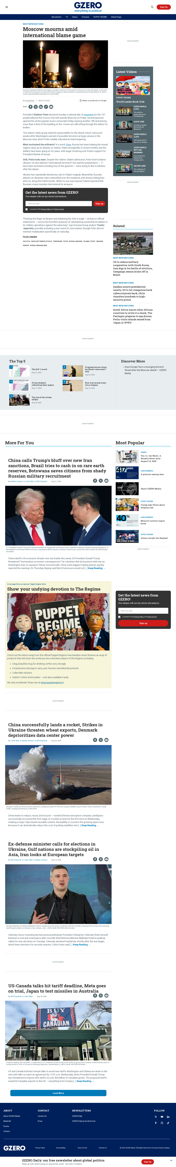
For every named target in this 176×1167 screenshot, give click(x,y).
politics (26, 241)
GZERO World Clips (140, 108)
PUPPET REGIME (100, 17)
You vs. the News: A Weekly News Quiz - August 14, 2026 (151, 458)
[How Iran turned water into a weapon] (73, 385)
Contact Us (42, 1116)
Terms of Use (59, 209)
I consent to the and (46, 209)
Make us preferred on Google (94, 100)
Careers (6, 1131)
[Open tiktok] (168, 1123)
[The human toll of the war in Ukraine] (124, 138)
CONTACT (43, 1110)
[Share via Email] (51, 107)
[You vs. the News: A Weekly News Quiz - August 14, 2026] (127, 456)
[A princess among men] (127, 472)
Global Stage (116, 17)
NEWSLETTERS (81, 1110)
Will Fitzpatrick (41, 481)
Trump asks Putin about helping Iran (153, 506)
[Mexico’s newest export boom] (127, 520)
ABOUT (7, 1110)
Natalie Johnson (17, 481)
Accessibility (60, 1148)
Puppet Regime (123, 98)
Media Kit (7, 1121)
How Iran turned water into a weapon (95, 384)
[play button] (133, 85)
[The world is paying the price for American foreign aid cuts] (124, 111)
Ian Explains (140, 166)
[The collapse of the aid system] (124, 168)
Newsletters (56, 17)
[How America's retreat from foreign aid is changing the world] (124, 153)
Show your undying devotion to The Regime (53, 589)
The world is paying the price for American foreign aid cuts (140, 115)
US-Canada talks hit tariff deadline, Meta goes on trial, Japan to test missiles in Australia (57, 988)
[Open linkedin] (168, 1117)
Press (40, 1121)
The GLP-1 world (39, 369)
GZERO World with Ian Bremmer (140, 150)
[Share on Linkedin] (41, 107)
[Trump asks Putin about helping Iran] (127, 504)
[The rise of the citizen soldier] (19, 399)
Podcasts (85, 17)
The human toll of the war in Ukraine (140, 141)
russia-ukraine (75, 241)
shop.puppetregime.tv (52, 682)
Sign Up (147, 1162)
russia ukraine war (38, 245)
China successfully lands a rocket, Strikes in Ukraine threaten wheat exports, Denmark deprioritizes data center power (55, 730)
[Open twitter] (156, 1117)
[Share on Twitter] (36, 107)
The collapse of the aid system (139, 170)
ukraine (99, 241)
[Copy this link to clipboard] (46, 107)
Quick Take (139, 122)
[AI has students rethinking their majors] (19, 385)
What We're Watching (33, 24)
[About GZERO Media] (127, 488)
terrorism (57, 241)
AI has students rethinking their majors (43, 384)
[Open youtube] (162, 1117)
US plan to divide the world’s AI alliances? (140, 127)
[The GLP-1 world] (19, 370)
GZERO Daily (77, 1116)
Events (6, 1126)
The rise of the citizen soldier (42, 398)
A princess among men (152, 474)
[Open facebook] (156, 1123)
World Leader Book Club (130, 101)
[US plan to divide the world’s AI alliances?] (124, 125)
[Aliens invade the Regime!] (127, 536)
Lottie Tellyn (29, 481)
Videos (75, 17)
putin (65, 241)
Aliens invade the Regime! (154, 538)
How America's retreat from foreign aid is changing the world (139, 160)
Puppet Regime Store (38, 584)
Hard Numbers (147, 471)
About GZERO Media (151, 488)
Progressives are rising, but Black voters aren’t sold (96, 369)
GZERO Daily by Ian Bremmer (84, 1121)
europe (26, 245)
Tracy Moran (29, 101)
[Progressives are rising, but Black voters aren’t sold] (73, 370)
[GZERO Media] (88, 7)
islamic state (89, 241)
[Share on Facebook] (30, 107)
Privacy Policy (46, 209)
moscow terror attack (41, 241)
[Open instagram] (162, 1123)
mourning (88, 114)
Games (143, 452)
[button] (164, 7)
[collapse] (171, 1160)
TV (67, 17)
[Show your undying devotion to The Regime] (58, 621)
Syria (68, 144)
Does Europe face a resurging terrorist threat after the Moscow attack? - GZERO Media (145, 370)
